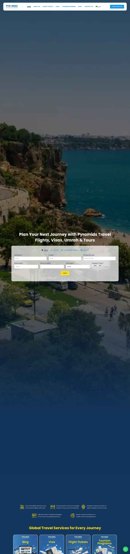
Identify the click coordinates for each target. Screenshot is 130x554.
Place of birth (45, 263)
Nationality (18, 263)
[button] (125, 549)
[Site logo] (12, 6)
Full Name (18, 255)
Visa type (70, 263)
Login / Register (117, 6)
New (95, 265)
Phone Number (89, 255)
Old (100, 265)
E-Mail (51, 255)
